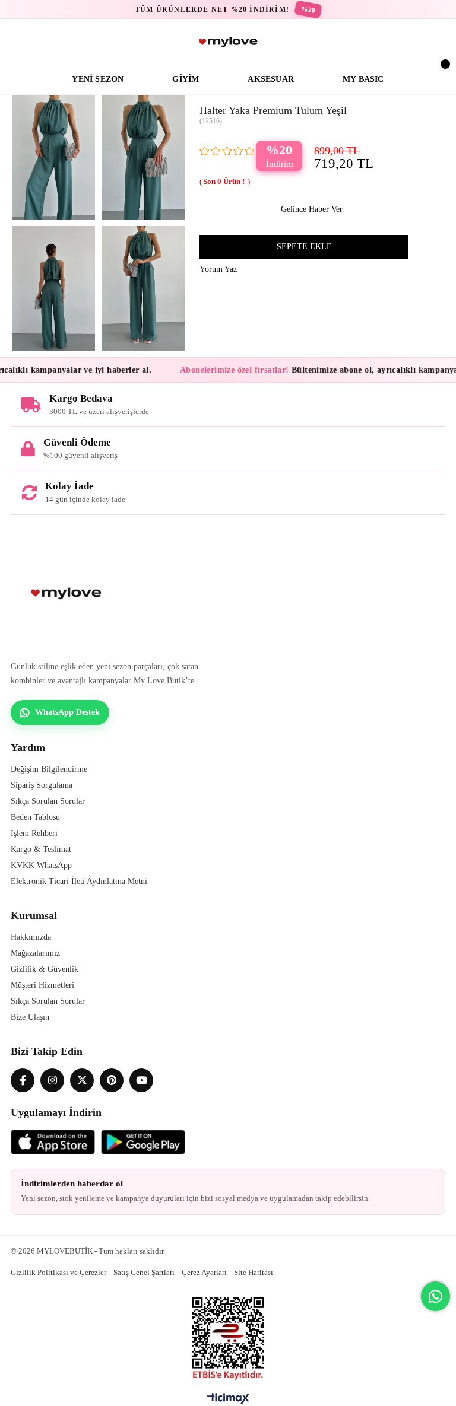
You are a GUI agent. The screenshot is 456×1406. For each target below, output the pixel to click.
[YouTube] (141, 1080)
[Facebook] (22, 1080)
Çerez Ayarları (204, 1272)
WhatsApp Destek (67, 712)
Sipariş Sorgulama (41, 785)
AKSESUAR (271, 79)
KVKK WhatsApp (41, 865)
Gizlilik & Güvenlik (44, 969)
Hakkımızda (31, 937)
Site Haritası (253, 1272)
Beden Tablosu (35, 817)
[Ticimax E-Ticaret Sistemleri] (228, 1401)
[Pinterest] (112, 1080)
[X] (82, 1080)
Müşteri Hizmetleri (42, 985)
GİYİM (185, 79)
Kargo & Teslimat (41, 849)
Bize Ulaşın (30, 1017)
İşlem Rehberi (34, 833)
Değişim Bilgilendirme (49, 769)
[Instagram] (52, 1080)
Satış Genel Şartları (144, 1272)
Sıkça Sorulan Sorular (48, 801)
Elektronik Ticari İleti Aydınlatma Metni (79, 881)
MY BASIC (363, 79)
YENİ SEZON (98, 79)
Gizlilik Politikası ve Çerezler (58, 1272)
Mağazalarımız (35, 953)
